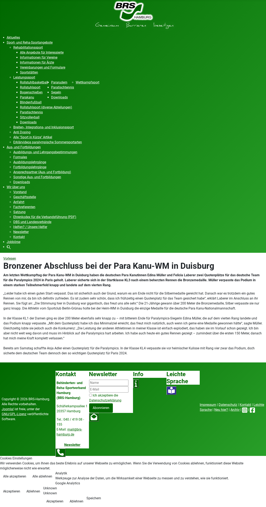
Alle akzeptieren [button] (14, 476)
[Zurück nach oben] (259, 499)
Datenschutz (228, 405)
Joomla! (8, 409)
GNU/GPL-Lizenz (14, 414)
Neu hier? (221, 410)
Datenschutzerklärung (105, 400)
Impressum (208, 405)
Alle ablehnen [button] (42, 476)
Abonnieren (101, 408)
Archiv (235, 410)
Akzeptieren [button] (11, 491)
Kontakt (245, 405)
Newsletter (72, 445)
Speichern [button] (93, 498)
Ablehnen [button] (33, 491)
